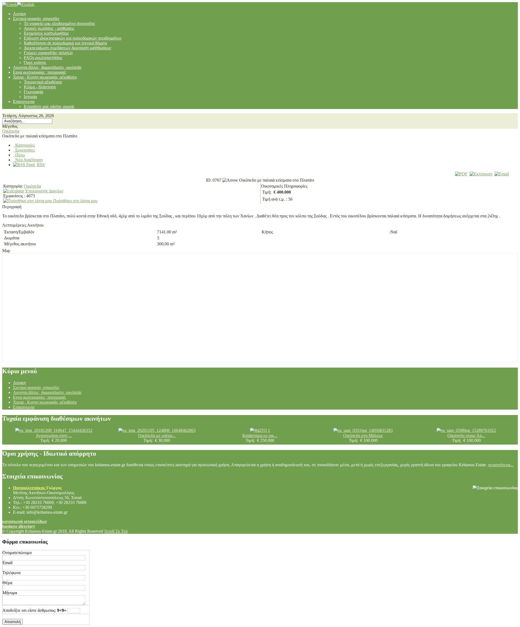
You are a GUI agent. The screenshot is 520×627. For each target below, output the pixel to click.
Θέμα (7, 582)
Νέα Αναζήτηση (28, 159)
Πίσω (19, 155)
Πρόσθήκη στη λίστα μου (75, 200)
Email (7, 562)
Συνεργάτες (24, 150)
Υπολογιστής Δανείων (43, 191)
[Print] (481, 174)
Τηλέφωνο (11, 572)
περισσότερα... (501, 464)
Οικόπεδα (10, 131)
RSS (40, 164)
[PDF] (461, 174)
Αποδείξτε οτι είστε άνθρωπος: (29, 610)
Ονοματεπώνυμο (17, 552)
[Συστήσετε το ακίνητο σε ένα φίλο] (502, 174)
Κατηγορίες (24, 145)
